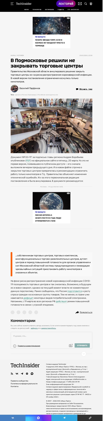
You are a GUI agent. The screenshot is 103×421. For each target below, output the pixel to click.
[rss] (12, 373)
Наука (13, 55)
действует (61, 301)
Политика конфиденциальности (24, 384)
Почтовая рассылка (80, 3)
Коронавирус (32, 95)
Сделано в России (21, 95)
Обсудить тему (85, 89)
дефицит (28, 298)
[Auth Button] (91, 3)
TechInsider (24, 4)
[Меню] (12, 3)
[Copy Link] (90, 418)
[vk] (17, 373)
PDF (28, 160)
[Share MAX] (38, 418)
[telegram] (22, 373)
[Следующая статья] (51, 353)
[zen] (27, 373)
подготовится (74, 291)
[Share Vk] (12, 418)
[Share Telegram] (64, 418)
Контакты (15, 386)
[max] (32, 373)
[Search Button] (85, 3)
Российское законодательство (48, 95)
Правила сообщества (19, 381)
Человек (20, 55)
